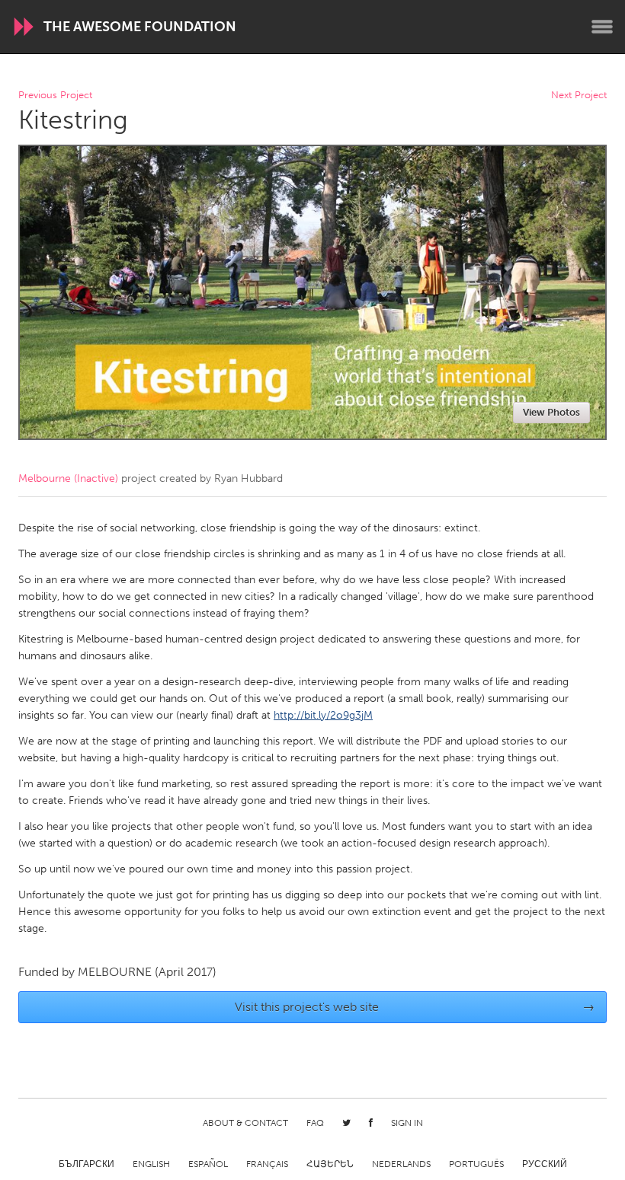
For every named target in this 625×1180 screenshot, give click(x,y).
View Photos (551, 412)
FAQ (315, 1123)
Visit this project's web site (415, 1007)
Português (476, 1164)
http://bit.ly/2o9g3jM (323, 715)
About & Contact (245, 1123)
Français (267, 1164)
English (151, 1164)
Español (208, 1164)
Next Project (579, 95)
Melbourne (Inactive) (68, 478)
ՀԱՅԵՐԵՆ (330, 1164)
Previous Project (55, 95)
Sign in (407, 1123)
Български (86, 1164)
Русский (544, 1164)
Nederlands (401, 1164)
